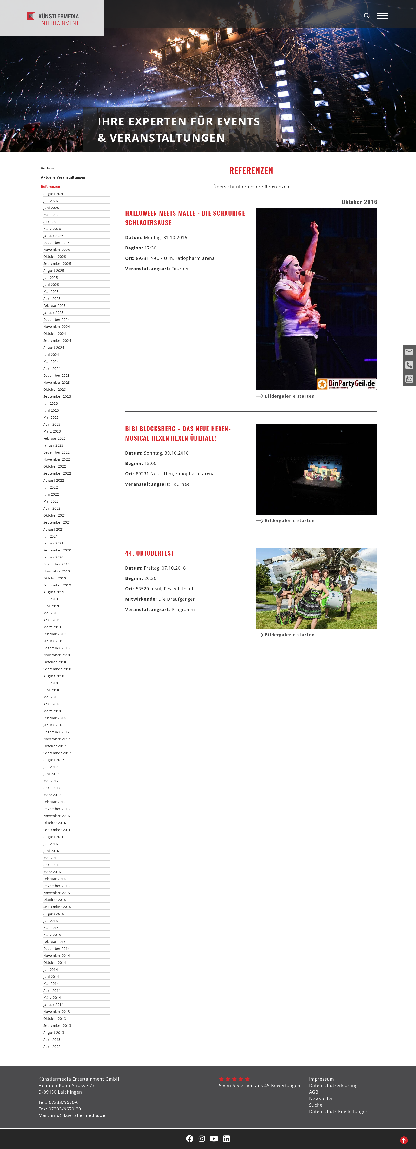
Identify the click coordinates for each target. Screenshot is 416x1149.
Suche (316, 1105)
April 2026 (52, 221)
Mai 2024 (51, 361)
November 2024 (56, 326)
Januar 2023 (53, 445)
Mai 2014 (51, 983)
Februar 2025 (54, 305)
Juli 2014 (50, 969)
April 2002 (52, 1046)
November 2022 (56, 459)
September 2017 (57, 753)
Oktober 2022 (54, 466)
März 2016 (52, 872)
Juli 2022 (50, 487)
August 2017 (53, 760)
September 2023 (57, 396)
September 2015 (57, 906)
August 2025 (53, 270)
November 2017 (56, 739)
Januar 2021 (53, 543)
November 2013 (56, 1011)
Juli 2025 (50, 277)
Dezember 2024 (56, 319)
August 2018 (53, 676)
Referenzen (50, 187)
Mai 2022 (51, 501)
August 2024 (53, 347)
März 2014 (52, 997)
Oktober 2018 (54, 662)
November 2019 (56, 571)
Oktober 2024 (54, 333)
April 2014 (52, 990)
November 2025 (56, 249)
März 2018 (52, 711)
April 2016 (52, 865)
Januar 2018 (53, 725)
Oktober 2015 (54, 899)
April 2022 (52, 508)
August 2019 (53, 592)
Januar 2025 (53, 312)
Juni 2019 (51, 606)
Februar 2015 (54, 941)
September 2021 (57, 522)
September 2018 (57, 669)
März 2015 (52, 934)
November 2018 (56, 655)
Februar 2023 (54, 438)
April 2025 (52, 298)
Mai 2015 (51, 927)
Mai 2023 (51, 417)
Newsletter (321, 1098)
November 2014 (56, 955)
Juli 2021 (50, 536)
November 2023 (56, 382)
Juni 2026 (51, 207)
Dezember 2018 (56, 648)
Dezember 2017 (56, 732)
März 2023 (52, 431)
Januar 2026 (53, 235)
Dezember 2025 (56, 242)
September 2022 (57, 473)
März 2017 (52, 795)
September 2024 (57, 340)
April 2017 (52, 788)
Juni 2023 (51, 410)
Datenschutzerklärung (333, 1085)
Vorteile (48, 168)
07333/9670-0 (64, 1102)
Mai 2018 (51, 697)
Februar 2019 (54, 634)
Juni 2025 (51, 284)
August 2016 (53, 837)
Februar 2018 (54, 718)
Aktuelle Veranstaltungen (63, 177)
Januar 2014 (53, 1004)
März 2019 (52, 627)
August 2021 (53, 529)
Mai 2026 (51, 214)
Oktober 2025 (54, 256)
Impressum (321, 1079)
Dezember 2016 (56, 809)
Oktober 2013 (54, 1018)
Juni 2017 (51, 774)
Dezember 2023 (56, 375)
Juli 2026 (50, 200)
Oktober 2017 (54, 746)
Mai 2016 (51, 858)
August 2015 (53, 913)
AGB (313, 1092)
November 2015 (56, 892)
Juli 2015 (50, 920)
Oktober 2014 (54, 962)
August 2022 (53, 480)
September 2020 (57, 550)
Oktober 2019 (54, 578)
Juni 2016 (51, 851)
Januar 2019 (53, 641)
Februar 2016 (54, 878)
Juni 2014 (51, 976)
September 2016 (57, 830)
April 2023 (52, 424)
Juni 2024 (51, 354)
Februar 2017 (54, 802)
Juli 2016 (50, 844)
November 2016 (56, 816)
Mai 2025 (51, 291)
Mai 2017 (51, 781)
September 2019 (57, 585)
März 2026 (52, 228)
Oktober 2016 (54, 823)
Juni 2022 (51, 494)
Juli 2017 (50, 767)
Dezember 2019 (56, 564)
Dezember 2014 (56, 948)
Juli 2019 (50, 599)
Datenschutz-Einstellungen (339, 1111)
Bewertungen (285, 1085)
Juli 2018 (50, 683)
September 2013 (57, 1025)
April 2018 (52, 704)
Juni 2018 (51, 690)
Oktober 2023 (54, 389)
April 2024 (52, 368)
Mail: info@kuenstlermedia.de (72, 1115)
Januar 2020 (53, 557)
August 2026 (53, 193)
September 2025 (57, 263)
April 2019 (52, 620)
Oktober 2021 (54, 515)
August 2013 (53, 1032)
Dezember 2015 (56, 885)
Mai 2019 (51, 613)
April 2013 (52, 1039)
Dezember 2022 (56, 452)
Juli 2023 (50, 403)
